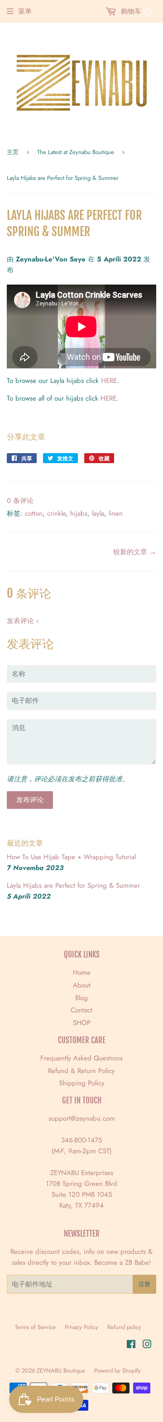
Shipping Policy (82, 1083)
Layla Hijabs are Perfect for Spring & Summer (73, 885)
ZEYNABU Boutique (61, 1370)
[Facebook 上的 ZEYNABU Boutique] (131, 1345)
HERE (109, 381)
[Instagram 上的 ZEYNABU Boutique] (147, 1345)
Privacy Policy (81, 1327)
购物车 (130, 11)
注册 (144, 1284)
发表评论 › (22, 621)
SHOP (82, 1023)
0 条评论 (20, 501)
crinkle (56, 513)
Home (82, 972)
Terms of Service (35, 1327)
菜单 (25, 11)
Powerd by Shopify (117, 1370)
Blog (81, 998)
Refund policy (124, 1327)
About (82, 985)
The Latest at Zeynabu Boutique (75, 152)
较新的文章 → (134, 552)
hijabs (78, 513)
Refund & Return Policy (81, 1071)
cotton (34, 513)
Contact (81, 1010)
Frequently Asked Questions (81, 1058)
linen (116, 513)
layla (98, 513)
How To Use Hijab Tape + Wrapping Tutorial (71, 857)
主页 (13, 152)
